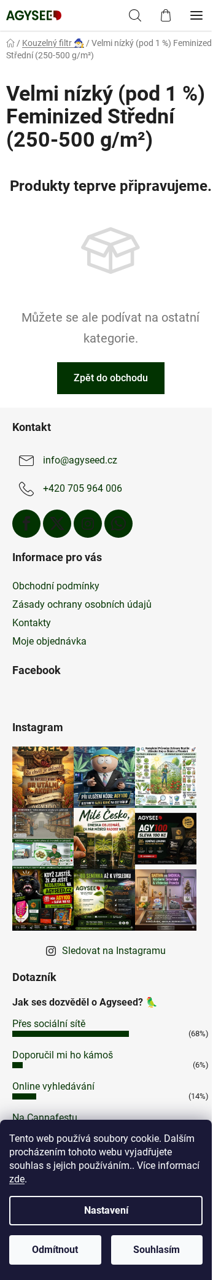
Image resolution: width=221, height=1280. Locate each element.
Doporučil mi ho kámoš (62, 1055)
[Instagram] (88, 524)
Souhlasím (156, 1249)
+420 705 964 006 (82, 488)
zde (17, 1179)
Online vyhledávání (53, 1086)
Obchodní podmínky (55, 586)
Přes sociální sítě (48, 1024)
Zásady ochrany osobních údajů (82, 604)
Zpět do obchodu (111, 378)
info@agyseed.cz (80, 460)
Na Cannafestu (44, 1117)
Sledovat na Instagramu (114, 950)
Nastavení (106, 1210)
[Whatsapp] (118, 524)
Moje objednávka (49, 641)
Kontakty (31, 623)
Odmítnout (55, 1249)
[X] (57, 524)
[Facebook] (26, 524)
